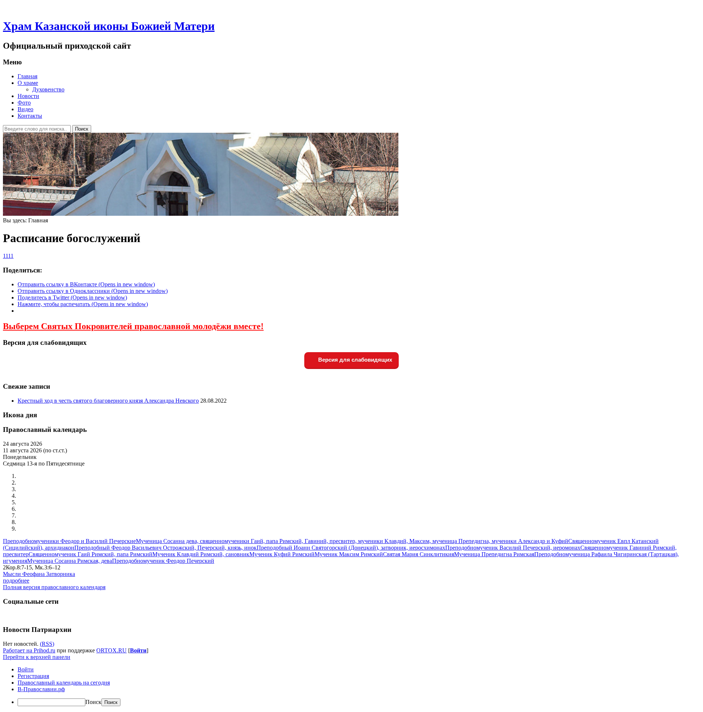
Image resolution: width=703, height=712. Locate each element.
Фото (24, 102)
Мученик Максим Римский (349, 554)
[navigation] (351, 686)
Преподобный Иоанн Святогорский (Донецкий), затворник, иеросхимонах (351, 548)
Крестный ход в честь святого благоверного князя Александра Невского (108, 401)
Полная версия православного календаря (54, 587)
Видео (25, 109)
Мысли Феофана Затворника (39, 574)
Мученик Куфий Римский (282, 554)
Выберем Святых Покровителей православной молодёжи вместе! (133, 326)
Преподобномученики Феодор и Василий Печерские (69, 541)
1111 (8, 256)
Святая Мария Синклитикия (418, 554)
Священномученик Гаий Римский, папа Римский (90, 554)
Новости (28, 96)
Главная (27, 76)
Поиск (93, 702)
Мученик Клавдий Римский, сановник (200, 554)
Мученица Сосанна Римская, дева (69, 561)
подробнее (16, 580)
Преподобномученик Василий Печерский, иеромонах (512, 548)
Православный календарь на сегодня (64, 682)
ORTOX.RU (111, 650)
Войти (138, 650)
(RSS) (47, 644)
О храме (28, 83)
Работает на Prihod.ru (29, 650)
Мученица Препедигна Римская (494, 554)
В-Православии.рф (41, 689)
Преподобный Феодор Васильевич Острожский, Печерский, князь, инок (165, 548)
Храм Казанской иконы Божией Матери (109, 26)
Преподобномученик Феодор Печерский (163, 561)
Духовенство (48, 89)
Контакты (30, 116)
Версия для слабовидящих (354, 360)
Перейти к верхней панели (36, 657)
